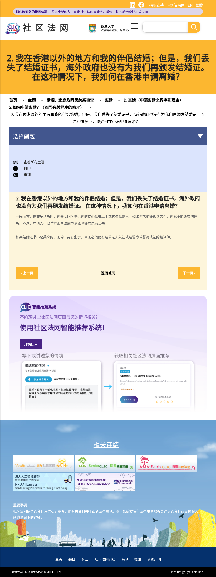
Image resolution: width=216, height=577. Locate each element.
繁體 (199, 5)
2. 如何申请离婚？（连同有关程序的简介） (46, 107)
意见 (125, 559)
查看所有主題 (34, 161)
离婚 (109, 100)
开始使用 (31, 344)
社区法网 (47, 27)
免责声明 (154, 559)
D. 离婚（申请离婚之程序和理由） (153, 100)
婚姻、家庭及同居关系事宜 (70, 100)
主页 (58, 559)
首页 (13, 100)
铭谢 (137, 559)
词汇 (85, 559)
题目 (71, 559)
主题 (32, 100)
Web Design (178, 572)
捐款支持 (156, 5)
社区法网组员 (105, 559)
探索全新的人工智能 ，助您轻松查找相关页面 (82, 11)
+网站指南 (176, 5)
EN (190, 5)
